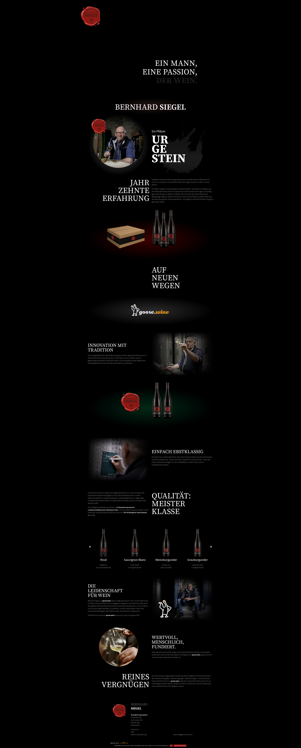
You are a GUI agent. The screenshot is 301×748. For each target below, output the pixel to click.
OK (171, 745)
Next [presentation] (211, 546)
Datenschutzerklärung (138, 734)
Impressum (135, 729)
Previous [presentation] (90, 546)
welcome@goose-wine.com (182, 734)
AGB (132, 732)
